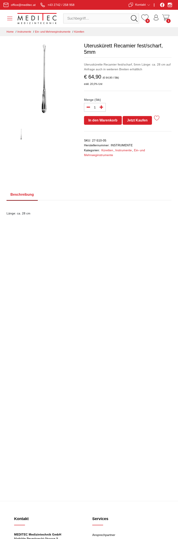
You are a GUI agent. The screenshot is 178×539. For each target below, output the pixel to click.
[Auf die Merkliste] (157, 119)
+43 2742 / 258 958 (61, 5)
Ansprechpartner (103, 535)
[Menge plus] (101, 107)
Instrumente (24, 31)
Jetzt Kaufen (137, 120)
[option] (42, 81)
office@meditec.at (23, 5)
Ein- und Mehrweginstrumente (53, 31)
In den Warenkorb (102, 120)
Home (10, 31)
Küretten (79, 31)
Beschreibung (22, 194)
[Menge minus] (88, 107)
